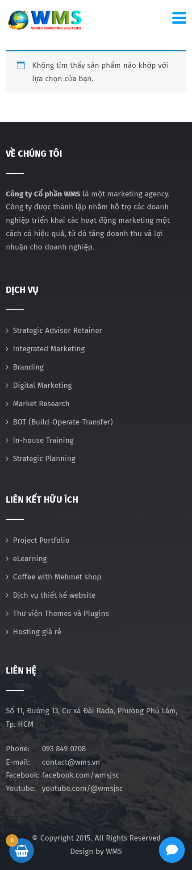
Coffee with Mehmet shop (57, 577)
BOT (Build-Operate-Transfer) (63, 422)
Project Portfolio (41, 540)
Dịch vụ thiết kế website (54, 595)
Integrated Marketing (49, 349)
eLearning (30, 558)
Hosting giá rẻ (37, 632)
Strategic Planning (44, 458)
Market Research (41, 403)
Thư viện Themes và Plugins (61, 613)
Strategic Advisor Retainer (57, 330)
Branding (28, 367)
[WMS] (44, 20)
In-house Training (43, 440)
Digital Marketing (42, 385)
